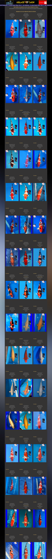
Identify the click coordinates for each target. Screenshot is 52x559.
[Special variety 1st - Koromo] (25, 130)
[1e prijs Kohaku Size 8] (39, 195)
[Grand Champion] (12, 32)
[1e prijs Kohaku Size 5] (39, 162)
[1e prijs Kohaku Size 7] (25, 195)
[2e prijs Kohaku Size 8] (25, 521)
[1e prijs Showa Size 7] (39, 293)
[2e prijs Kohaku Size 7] (12, 521)
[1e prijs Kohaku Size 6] (12, 195)
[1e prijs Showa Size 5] (12, 293)
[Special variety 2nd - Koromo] (39, 130)
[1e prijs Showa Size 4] (39, 260)
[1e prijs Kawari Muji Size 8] (39, 358)
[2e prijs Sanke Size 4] (39, 521)
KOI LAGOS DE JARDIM (26, 113)
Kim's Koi (40, 48)
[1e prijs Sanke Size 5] (25, 228)
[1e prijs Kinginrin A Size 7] (39, 456)
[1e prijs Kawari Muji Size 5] (39, 326)
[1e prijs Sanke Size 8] (25, 260)
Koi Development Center (26, 505)
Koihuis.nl (40, 505)
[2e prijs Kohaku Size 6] (39, 489)
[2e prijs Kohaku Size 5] (25, 489)
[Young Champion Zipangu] (12, 130)
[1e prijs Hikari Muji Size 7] (12, 424)
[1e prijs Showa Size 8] (12, 326)
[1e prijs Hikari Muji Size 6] (39, 391)
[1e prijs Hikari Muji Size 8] (25, 424)
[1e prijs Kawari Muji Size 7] (25, 358)
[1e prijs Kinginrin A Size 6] (25, 456)
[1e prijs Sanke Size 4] (12, 228)
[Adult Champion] (12, 97)
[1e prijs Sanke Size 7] (12, 260)
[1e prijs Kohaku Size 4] (25, 162)
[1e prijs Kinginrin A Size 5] (12, 456)
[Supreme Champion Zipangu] (12, 64)
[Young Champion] (39, 97)
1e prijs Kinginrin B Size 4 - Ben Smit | (23, 5)
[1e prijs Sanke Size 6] (39, 228)
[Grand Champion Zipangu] (39, 32)
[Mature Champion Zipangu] (39, 64)
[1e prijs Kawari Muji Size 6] (12, 358)
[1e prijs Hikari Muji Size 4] (12, 391)
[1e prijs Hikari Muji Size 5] (25, 391)
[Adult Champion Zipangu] (25, 97)
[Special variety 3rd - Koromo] (12, 162)
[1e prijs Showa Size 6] (25, 293)
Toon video (7, 77)
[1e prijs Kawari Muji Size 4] (25, 326)
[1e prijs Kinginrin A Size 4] (39, 424)
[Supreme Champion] (25, 32)
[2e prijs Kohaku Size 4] (12, 489)
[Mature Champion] (25, 64)
